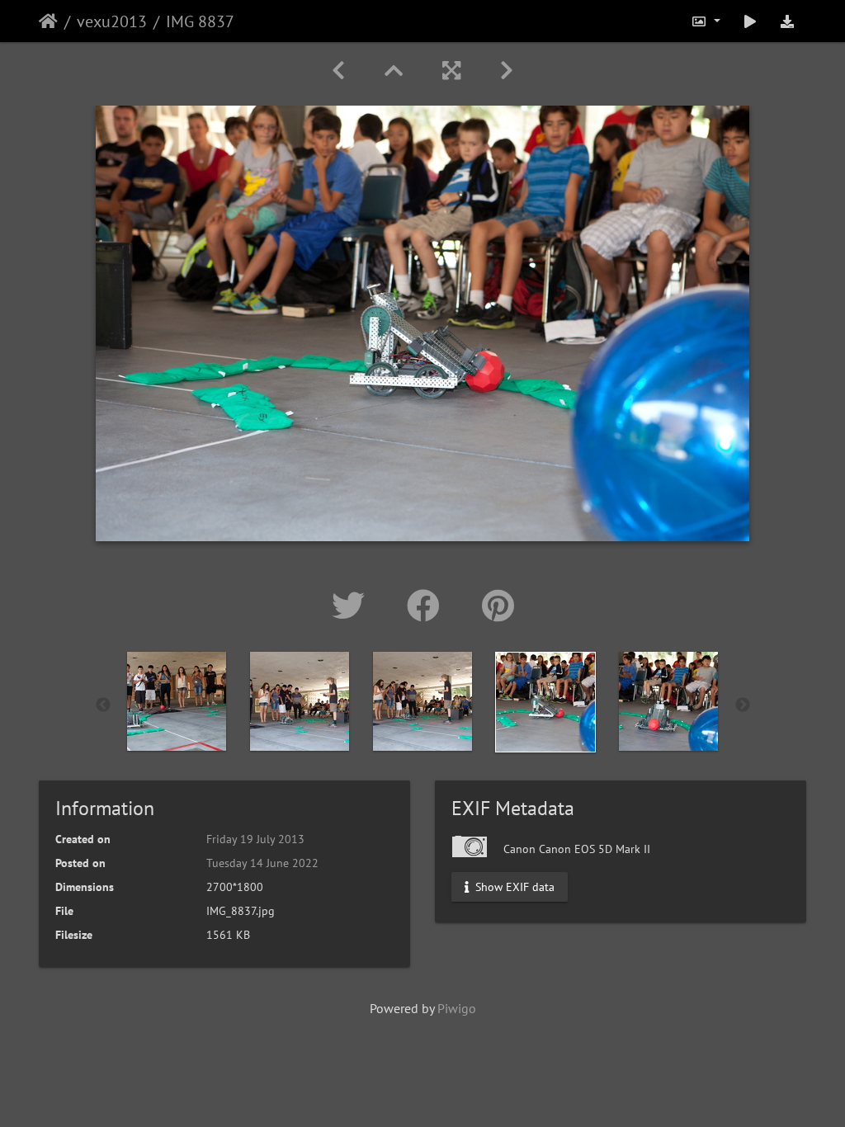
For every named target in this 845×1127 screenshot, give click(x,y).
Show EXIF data (513, 886)
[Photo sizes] (705, 21)
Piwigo (456, 1008)
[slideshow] (750, 21)
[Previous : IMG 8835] (338, 70)
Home (48, 21)
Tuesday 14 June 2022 (262, 863)
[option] (177, 701)
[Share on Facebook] (427, 605)
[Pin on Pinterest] (498, 605)
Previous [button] (103, 705)
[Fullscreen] (451, 70)
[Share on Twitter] (352, 605)
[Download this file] (787, 21)
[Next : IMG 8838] (506, 70)
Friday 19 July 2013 (255, 839)
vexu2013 (112, 21)
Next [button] (742, 705)
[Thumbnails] (393, 70)
